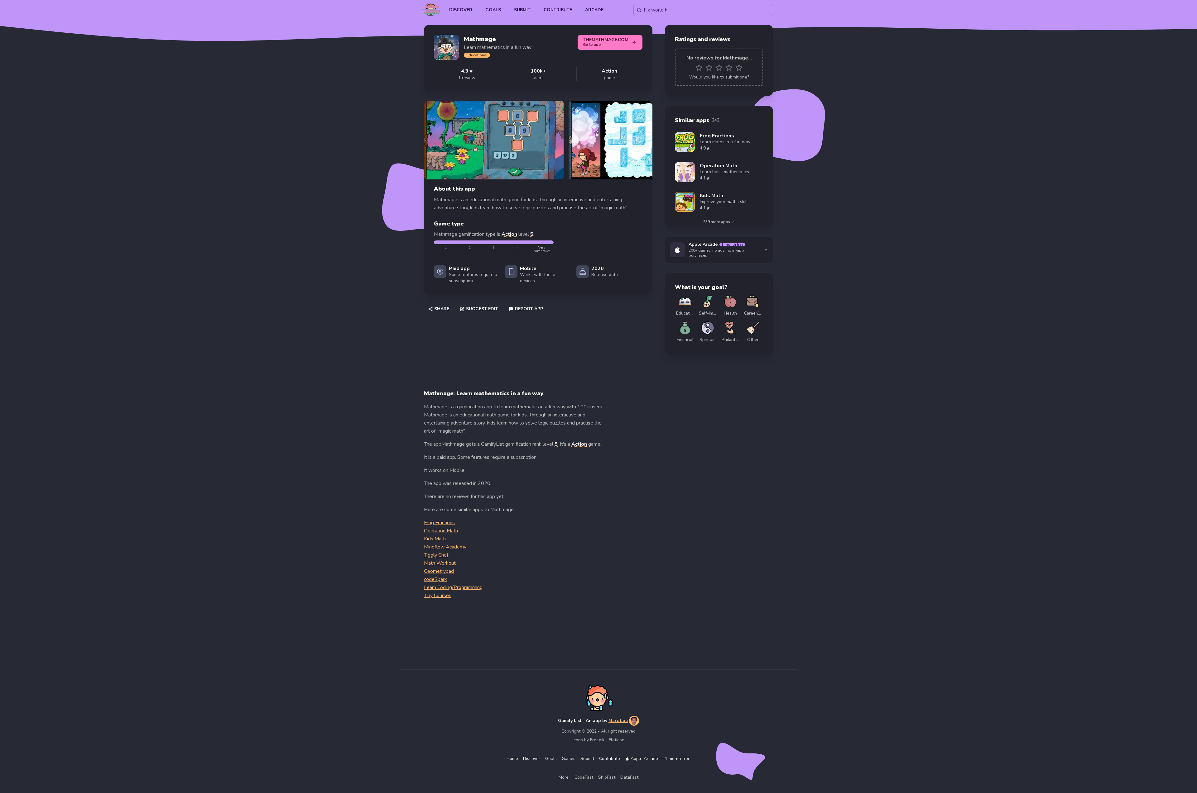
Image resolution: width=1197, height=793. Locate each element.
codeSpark (435, 579)
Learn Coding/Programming (453, 587)
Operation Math (441, 530)
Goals (493, 10)
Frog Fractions (439, 522)
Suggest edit (482, 309)
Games (568, 759)
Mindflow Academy (445, 547)
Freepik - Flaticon (607, 740)
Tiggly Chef (436, 555)
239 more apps (716, 221)
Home (512, 759)
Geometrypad (439, 571)
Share (441, 309)
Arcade (594, 10)
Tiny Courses (437, 595)
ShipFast (606, 777)
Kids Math (435, 538)
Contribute (558, 10)
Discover (460, 10)
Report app (529, 309)
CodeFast (583, 777)
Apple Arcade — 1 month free (660, 759)
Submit (522, 10)
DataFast (629, 777)
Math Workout (440, 563)
